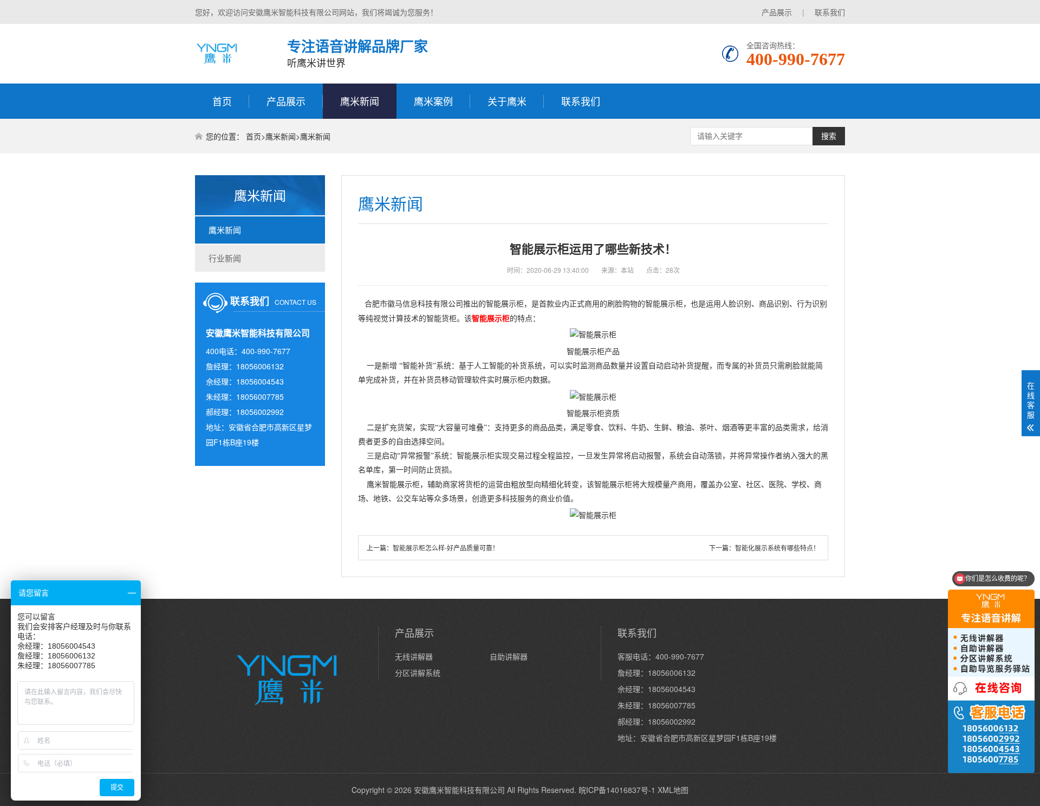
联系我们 (830, 12)
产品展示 (777, 12)
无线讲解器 (414, 656)
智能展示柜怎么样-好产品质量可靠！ (446, 547)
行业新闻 (225, 258)
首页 (222, 101)
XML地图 (673, 789)
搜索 (828, 136)
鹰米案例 (433, 101)
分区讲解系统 (417, 672)
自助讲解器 (509, 656)
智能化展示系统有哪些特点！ (777, 547)
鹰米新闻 (359, 101)
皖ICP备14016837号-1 (616, 789)
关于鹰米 (506, 101)
